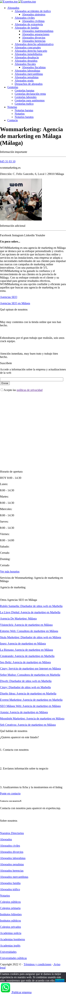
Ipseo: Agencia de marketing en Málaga (23, 643)
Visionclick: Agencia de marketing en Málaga (26, 624)
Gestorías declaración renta (30, 93)
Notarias (12, 107)
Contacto (12, 120)
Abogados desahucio (27, 57)
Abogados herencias (33, 40)
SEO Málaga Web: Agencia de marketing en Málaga (30, 706)
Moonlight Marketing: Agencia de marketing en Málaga (32, 718)
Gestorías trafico (24, 103)
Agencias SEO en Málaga (15, 303)
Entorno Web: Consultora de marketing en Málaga (29, 631)
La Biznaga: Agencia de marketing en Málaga (26, 649)
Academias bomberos (12, 939)
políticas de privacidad (30, 390)
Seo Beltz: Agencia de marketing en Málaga (25, 662)
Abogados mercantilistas (29, 74)
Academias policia (10, 933)
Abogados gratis (24, 80)
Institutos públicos (10, 920)
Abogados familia (10, 883)
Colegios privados (10, 926)
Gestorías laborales (25, 97)
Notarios (20, 113)
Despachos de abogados (29, 83)
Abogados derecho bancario (31, 50)
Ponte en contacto (10, 793)
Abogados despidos (26, 60)
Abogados (13, 7)
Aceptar (59, 980)
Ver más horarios (9, 571)
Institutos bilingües (11, 914)
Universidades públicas (13, 958)
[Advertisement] (33, 428)
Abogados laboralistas (27, 70)
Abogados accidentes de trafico (33, 11)
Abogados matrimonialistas (37, 31)
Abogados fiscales (25, 64)
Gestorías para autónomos (30, 100)
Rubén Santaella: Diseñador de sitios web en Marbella (31, 606)
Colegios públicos (10, 901)
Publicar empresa (22, 992)
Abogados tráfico (10, 889)
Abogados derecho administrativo (34, 44)
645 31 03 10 (7, 161)
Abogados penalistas (26, 77)
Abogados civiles (25, 17)
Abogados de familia (27, 27)
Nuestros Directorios (12, 833)
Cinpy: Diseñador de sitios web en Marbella (25, 687)
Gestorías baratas (24, 90)
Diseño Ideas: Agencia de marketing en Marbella (28, 693)
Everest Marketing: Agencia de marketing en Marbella (31, 699)
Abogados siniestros (33, 14)
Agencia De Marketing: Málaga (18, 618)
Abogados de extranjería (29, 24)
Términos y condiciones (37, 964)
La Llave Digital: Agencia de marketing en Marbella (30, 612)
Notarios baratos (24, 117)
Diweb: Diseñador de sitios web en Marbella (26, 681)
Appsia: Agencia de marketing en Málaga (24, 712)
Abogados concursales (28, 47)
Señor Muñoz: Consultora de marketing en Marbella (30, 674)
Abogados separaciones (35, 34)
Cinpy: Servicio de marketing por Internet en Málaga (30, 668)
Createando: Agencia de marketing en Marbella (27, 656)
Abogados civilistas (33, 21)
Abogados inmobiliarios (28, 54)
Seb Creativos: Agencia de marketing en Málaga (28, 724)
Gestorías (12, 87)
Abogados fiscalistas (34, 67)
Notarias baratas (24, 110)
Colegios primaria (10, 908)
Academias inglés (10, 945)
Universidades (8, 951)
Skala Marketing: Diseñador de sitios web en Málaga (30, 637)
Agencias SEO (8, 297)
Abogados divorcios (33, 37)
